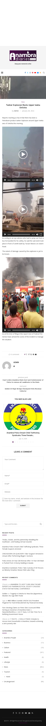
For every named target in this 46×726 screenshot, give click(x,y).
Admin (16, 111)
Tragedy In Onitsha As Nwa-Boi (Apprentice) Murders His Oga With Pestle (22, 595)
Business (24, 643)
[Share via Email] (36, 354)
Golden (4, 594)
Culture (24, 647)
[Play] (5, 180)
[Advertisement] (23, 23)
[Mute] (37, 180)
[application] (23, 154)
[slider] (21, 180)
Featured (24, 652)
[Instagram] (30, 72)
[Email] (38, 72)
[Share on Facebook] (28, 354)
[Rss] (40, 72)
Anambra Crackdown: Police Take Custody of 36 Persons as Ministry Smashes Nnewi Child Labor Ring (22, 569)
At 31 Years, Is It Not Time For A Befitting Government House (22, 613)
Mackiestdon (23, 723)
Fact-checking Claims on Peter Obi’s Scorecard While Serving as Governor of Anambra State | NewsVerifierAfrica (21, 610)
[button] (23, 154)
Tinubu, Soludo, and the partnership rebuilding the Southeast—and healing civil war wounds (20, 541)
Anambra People (24, 638)
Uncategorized (24, 681)
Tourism (24, 672)
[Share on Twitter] (31, 354)
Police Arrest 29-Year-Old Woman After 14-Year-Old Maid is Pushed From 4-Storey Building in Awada (23, 562)
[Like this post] (26, 354)
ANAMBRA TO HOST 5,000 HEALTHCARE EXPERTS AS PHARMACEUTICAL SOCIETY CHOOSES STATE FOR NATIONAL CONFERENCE (21, 586)
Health (24, 657)
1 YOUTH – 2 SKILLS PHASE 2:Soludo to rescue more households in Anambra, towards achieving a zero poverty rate (22, 621)
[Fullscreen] (41, 180)
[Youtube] (35, 72)
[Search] (44, 72)
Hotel (25, 677)
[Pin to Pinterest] (33, 354)
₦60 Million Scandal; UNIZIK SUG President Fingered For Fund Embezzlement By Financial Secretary (22, 602)
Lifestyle (24, 662)
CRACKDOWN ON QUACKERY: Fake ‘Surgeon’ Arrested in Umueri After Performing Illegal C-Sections (22, 555)
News (24, 667)
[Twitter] (27, 72)
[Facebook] (25, 72)
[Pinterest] (32, 72)
